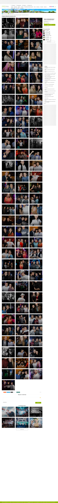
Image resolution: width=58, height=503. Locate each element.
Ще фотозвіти (22, 429)
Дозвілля (30, 5)
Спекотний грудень (47, 32)
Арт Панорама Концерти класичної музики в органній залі (35, 411)
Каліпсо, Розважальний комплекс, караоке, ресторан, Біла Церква (49, 19)
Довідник (19, 5)
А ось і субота (47, 30)
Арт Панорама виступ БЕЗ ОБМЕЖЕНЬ (22, 411)
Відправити (38, 402)
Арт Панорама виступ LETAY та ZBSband (8, 422)
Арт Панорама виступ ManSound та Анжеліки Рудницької (22, 422)
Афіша (24, 5)
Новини (13, 5)
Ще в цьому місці (49, 41)
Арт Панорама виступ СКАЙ (8, 411)
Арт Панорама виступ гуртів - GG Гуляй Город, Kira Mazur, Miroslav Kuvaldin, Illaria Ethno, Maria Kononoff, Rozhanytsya (36, 422)
